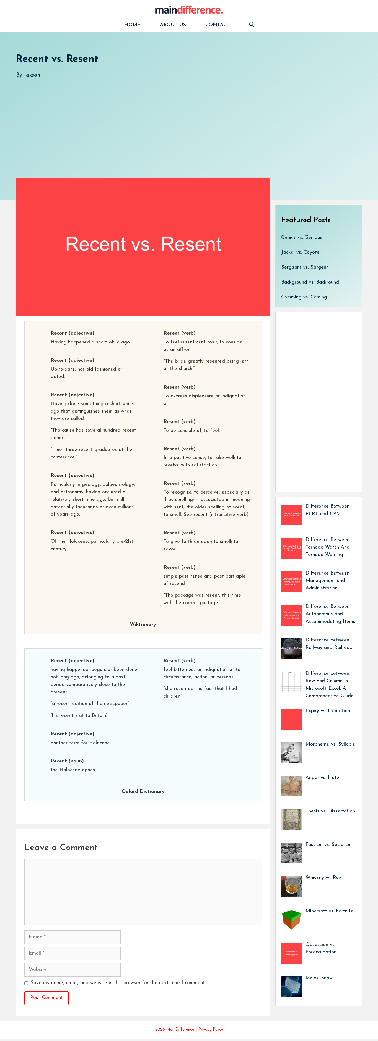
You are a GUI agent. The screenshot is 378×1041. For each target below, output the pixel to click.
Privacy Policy (210, 1030)
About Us (173, 25)
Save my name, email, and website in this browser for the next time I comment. (118, 982)
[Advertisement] (182, 122)
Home (132, 25)
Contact (217, 25)
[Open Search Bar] (251, 25)
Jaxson (32, 75)
